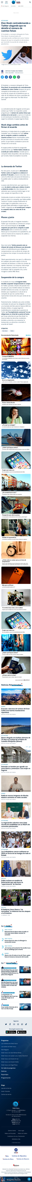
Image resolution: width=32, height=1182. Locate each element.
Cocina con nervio (6, 1094)
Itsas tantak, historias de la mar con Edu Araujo (9, 1008)
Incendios (13, 6)
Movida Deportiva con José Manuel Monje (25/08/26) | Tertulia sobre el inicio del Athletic (9, 984)
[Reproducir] (21, 970)
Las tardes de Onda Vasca (8, 1046)
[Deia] (7, 1156)
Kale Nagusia (5, 1049)
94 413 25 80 (17, 1112)
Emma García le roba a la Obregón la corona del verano (16, 941)
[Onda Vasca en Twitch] (22, 1024)
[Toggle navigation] (2, 2)
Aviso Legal (21, 1130)
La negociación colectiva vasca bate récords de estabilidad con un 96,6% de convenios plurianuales (15, 824)
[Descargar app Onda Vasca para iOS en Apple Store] (21, 1032)
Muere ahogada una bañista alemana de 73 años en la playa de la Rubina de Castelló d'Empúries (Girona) (15, 739)
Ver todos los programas (8, 1068)
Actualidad (4, 735)
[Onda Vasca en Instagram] (18, 1024)
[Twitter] (2, 77)
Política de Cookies (22, 1133)
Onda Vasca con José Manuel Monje (11, 1053)
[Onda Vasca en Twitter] (6, 1024)
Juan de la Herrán (6, 1088)
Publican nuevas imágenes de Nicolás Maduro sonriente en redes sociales (14, 796)
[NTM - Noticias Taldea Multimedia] (16, 1150)
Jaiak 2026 (20, 6)
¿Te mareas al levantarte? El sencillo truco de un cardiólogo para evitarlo (17, 948)
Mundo (3, 706)
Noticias (4, 1071)
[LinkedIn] (6, 77)
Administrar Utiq (16, 1139)
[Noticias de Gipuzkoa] (19, 1156)
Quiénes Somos (12, 1130)
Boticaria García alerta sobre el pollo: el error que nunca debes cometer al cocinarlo (16, 933)
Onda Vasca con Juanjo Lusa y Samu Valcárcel (14, 1056)
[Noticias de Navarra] (23, 1159)
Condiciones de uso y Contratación (16, 1136)
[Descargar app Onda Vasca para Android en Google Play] (11, 1032)
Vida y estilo (8, 929)
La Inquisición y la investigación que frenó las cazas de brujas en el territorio (9, 997)
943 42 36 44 (17, 1116)
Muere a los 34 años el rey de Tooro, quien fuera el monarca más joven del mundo (17, 956)
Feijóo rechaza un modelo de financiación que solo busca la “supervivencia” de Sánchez (12, 882)
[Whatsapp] (14, 77)
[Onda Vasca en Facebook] (10, 1024)
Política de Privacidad (10, 1133)
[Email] (18, 77)
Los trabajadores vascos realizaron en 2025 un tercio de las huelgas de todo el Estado (15, 853)
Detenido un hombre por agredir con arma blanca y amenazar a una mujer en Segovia (15, 768)
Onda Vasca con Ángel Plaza (9, 1065)
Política (3, 878)
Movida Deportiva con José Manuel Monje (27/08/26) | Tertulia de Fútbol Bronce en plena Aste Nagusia (9, 972)
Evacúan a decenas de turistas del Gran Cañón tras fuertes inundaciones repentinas (15, 710)
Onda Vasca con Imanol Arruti (9, 1059)
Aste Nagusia (5, 6)
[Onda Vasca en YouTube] (14, 1024)
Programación (5, 1078)
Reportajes (4, 1074)
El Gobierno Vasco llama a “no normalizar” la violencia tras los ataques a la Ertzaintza (15, 911)
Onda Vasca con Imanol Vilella (10, 1062)
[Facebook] (10, 77)
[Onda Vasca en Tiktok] (26, 1024)
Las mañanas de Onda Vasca (9, 1043)
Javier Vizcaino (5, 1091)
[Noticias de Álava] (8, 1159)
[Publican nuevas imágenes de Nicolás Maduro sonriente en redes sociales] (16, 783)
